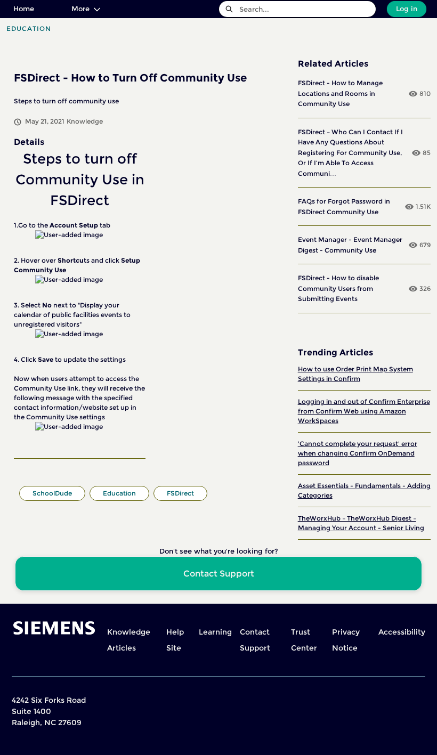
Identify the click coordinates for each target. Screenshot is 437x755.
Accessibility (401, 632)
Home (23, 8)
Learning (215, 632)
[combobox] (307, 9)
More (80, 8)
